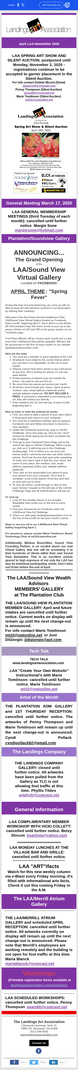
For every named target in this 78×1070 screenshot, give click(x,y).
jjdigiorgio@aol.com (42, 639)
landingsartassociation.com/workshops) (39, 985)
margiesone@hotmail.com (39, 230)
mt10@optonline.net (39, 99)
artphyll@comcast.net (39, 795)
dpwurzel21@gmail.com (39, 85)
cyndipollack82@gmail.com (30, 743)
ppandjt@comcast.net (39, 92)
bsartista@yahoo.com (47, 835)
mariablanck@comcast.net (29, 963)
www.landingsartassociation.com (39, 1034)
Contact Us (39, 1043)
